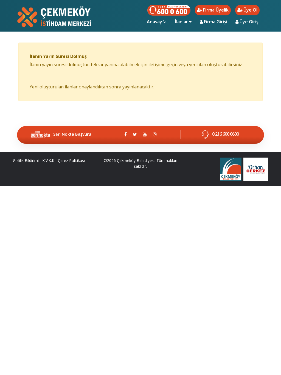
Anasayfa (159, 21)
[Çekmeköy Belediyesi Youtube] (145, 134)
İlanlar (182, 22)
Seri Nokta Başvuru (72, 134)
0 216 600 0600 (225, 134)
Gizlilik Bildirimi (26, 160)
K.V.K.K (48, 160)
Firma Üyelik (215, 10)
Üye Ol (249, 10)
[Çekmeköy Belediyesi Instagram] (155, 134)
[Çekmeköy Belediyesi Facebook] (125, 134)
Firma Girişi (215, 22)
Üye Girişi (249, 22)
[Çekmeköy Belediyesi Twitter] (135, 134)
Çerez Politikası (71, 160)
